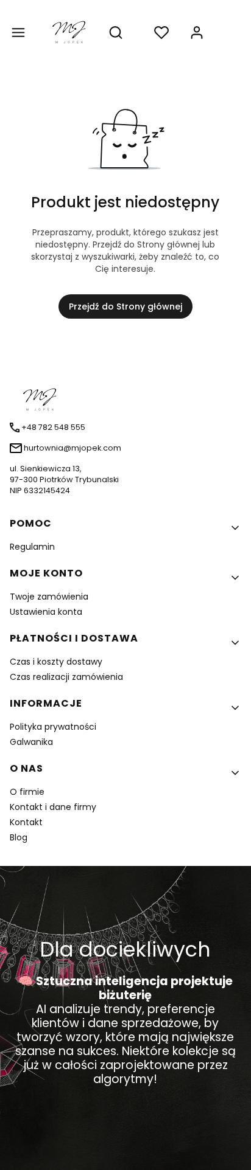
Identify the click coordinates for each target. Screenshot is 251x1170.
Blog (18, 837)
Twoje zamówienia (49, 596)
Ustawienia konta (46, 612)
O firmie (27, 792)
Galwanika (31, 742)
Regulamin (32, 547)
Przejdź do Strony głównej (125, 306)
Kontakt (26, 822)
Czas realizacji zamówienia (66, 677)
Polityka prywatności (53, 727)
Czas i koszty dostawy (56, 662)
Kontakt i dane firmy (53, 807)
